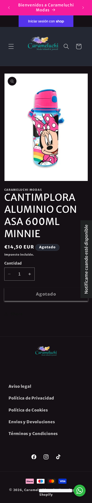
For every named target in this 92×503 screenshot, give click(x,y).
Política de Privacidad (31, 398)
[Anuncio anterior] (9, 7)
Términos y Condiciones (33, 433)
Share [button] (16, 313)
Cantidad (13, 263)
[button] (11, 46)
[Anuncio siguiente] (83, 7)
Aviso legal (20, 386)
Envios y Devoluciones (32, 421)
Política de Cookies (28, 410)
